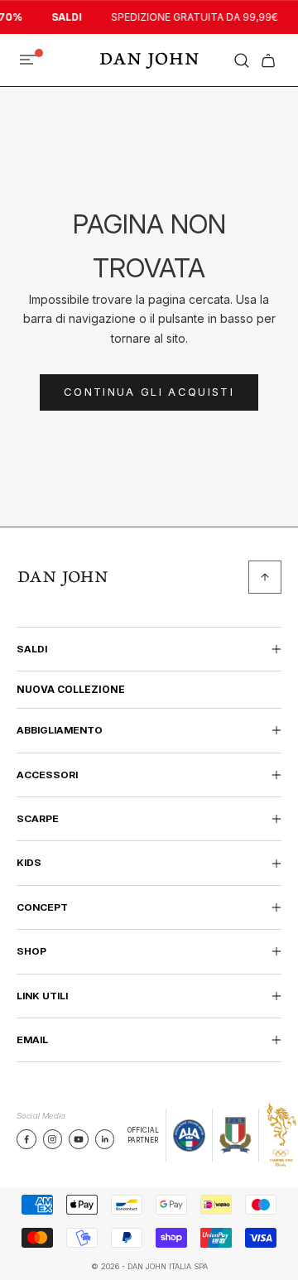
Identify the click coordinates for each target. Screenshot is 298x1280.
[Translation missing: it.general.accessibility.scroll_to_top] (264, 577)
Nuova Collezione (71, 689)
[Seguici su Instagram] (52, 1139)
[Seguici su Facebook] (26, 1139)
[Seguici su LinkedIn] (105, 1139)
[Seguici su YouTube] (79, 1139)
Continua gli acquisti (149, 391)
